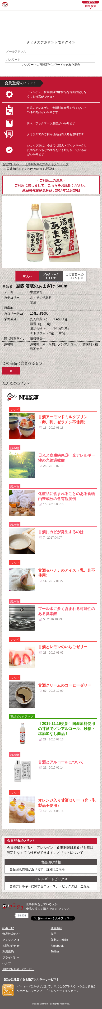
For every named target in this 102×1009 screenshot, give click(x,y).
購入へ (27, 276)
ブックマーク (51, 276)
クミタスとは (10, 939)
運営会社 (56, 928)
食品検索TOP (10, 934)
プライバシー (10, 957)
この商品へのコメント (75, 276)
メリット (63, 852)
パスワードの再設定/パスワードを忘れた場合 (51, 64)
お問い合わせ (10, 945)
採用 (53, 934)
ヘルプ (6, 963)
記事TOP (8, 928)
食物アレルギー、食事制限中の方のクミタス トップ (35, 164)
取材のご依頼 (59, 939)
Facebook (57, 945)
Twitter (55, 951)
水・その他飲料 (41, 297)
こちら (53, 185)
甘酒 (33, 302)
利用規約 (8, 951)
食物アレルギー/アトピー (18, 969)
